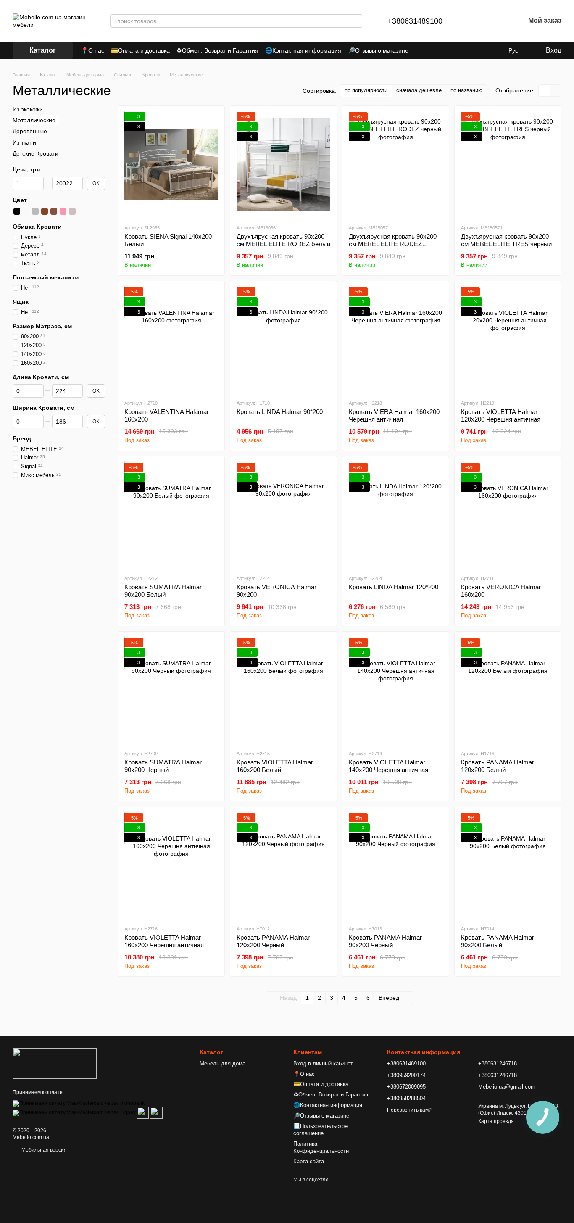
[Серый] (35, 211)
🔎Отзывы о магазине (378, 50)
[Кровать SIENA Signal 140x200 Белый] (171, 164)
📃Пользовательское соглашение (320, 1129)
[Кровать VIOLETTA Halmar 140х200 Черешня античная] (395, 690)
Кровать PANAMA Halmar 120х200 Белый (497, 766)
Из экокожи (28, 109)
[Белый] (26, 211)
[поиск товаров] (355, 21)
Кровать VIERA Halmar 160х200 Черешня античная (394, 415)
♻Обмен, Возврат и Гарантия (217, 50)
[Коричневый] (44, 211)
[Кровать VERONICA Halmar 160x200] (508, 515)
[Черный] (17, 211)
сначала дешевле (419, 90)
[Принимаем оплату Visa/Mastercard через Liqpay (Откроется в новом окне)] (74, 1112)
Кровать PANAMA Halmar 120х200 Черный (273, 941)
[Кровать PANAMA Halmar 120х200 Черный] (283, 865)
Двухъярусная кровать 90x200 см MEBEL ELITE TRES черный (506, 240)
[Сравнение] (474, 21)
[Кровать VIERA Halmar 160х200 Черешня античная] (395, 340)
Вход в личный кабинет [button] (323, 1063)
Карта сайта (308, 1161)
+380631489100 (414, 21)
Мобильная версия (43, 1150)
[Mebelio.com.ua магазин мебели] (55, 1063)
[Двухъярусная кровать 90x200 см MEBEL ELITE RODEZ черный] (395, 164)
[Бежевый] (72, 211)
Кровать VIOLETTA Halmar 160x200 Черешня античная (164, 941)
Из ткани (24, 142)
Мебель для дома (222, 1063)
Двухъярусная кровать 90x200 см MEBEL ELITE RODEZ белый (283, 240)
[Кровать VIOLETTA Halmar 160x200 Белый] (283, 690)
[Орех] (54, 211)
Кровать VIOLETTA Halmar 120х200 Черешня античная (500, 415)
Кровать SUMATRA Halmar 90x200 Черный (163, 766)
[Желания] (496, 21)
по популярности (366, 90)
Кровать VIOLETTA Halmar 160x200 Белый (275, 766)
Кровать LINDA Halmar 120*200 (393, 586)
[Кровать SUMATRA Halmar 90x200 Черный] (171, 690)
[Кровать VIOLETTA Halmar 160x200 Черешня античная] (171, 865)
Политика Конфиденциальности (321, 1147)
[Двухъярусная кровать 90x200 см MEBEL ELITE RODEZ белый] (283, 164)
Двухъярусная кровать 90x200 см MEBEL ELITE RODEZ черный (393, 244)
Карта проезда (496, 1121)
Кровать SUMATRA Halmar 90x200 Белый (163, 590)
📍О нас (92, 50)
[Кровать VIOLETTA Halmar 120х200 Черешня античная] (508, 340)
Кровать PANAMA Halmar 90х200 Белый (497, 941)
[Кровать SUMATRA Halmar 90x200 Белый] (171, 515)
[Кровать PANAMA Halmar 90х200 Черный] (395, 865)
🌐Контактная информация (303, 50)
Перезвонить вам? (409, 1110)
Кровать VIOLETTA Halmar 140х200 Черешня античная (388, 766)
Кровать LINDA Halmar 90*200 (280, 411)
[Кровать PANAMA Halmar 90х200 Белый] (508, 865)
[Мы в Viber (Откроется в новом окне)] (495, 50)
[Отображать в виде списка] (555, 90)
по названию (466, 90)
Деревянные (30, 131)
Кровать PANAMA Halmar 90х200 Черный (385, 941)
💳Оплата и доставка (140, 50)
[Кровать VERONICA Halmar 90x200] (283, 515)
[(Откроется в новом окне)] (143, 1112)
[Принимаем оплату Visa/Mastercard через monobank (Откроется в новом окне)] (79, 1103)
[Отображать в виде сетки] (544, 90)
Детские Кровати (35, 153)
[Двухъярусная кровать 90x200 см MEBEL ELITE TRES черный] (508, 164)
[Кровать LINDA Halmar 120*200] (395, 515)
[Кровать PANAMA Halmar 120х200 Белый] (508, 690)
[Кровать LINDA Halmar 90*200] (283, 340)
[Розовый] (63, 211)
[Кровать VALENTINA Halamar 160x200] (171, 340)
